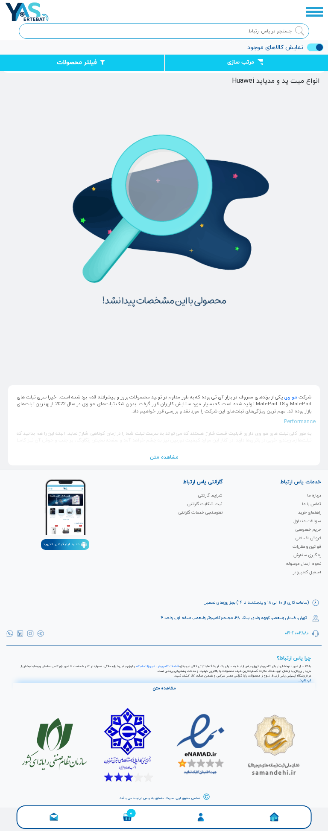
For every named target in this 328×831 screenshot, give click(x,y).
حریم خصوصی (308, 529)
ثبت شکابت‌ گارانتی (205, 504)
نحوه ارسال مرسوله (303, 564)
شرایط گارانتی (210, 495)
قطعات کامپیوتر (168, 666)
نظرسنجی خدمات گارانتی (201, 512)
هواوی (290, 397)
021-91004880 (297, 633)
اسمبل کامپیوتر (307, 572)
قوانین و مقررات (307, 546)
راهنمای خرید (309, 512)
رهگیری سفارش (307, 555)
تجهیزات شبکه (145, 666)
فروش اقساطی (308, 538)
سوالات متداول (307, 521)
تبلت (100, 447)
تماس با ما (311, 504)
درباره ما (314, 495)
